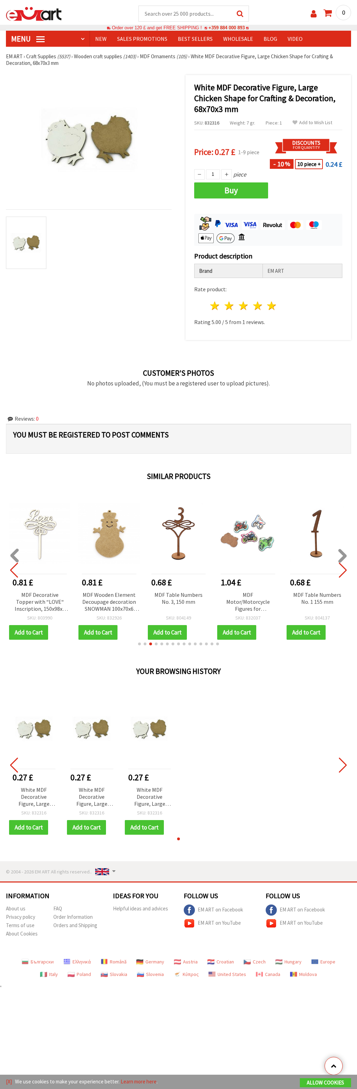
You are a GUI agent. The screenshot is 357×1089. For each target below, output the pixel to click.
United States (232, 974)
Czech (259, 962)
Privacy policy (20, 917)
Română (118, 962)
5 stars (272, 306)
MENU (21, 39)
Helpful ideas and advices (140, 908)
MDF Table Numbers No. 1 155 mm (317, 598)
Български (42, 962)
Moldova (308, 974)
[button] (139, 644)
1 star (215, 306)
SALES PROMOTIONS (142, 38)
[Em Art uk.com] (34, 13)
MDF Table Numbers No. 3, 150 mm (178, 598)
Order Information (73, 917)
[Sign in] (314, 13)
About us (15, 908)
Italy (53, 974)
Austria (190, 962)
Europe (327, 962)
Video (295, 38)
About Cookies (22, 933)
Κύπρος (191, 974)
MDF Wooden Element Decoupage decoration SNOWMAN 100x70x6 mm (109, 602)
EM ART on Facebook (220, 909)
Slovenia (155, 974)
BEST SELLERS (195, 38)
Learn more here (139, 1081)
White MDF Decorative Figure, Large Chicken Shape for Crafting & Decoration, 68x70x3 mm (34, 797)
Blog (270, 38)
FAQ (57, 908)
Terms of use (20, 925)
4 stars (258, 306)
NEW (101, 38)
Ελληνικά (82, 962)
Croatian (225, 962)
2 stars (229, 306)
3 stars (243, 306)
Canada (272, 974)
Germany (154, 962)
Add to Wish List (315, 122)
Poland (84, 974)
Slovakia (118, 974)
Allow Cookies (325, 1082)
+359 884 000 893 (226, 27)
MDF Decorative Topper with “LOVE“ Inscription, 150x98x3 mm (40, 602)
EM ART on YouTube (219, 922)
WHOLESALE (238, 38)
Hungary (293, 962)
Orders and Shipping (75, 925)
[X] (9, 1081)
